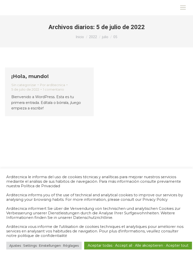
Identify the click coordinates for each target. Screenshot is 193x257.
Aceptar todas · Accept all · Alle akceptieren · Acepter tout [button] (138, 245)
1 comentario (53, 89)
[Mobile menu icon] (183, 8)
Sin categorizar (23, 85)
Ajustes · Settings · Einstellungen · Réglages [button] (44, 245)
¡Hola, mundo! (30, 76)
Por (52, 85)
